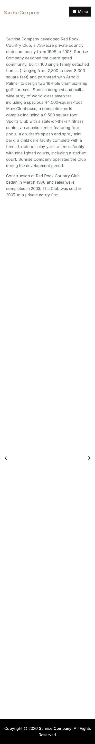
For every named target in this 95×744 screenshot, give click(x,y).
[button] (6, 457)
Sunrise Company (21, 12)
